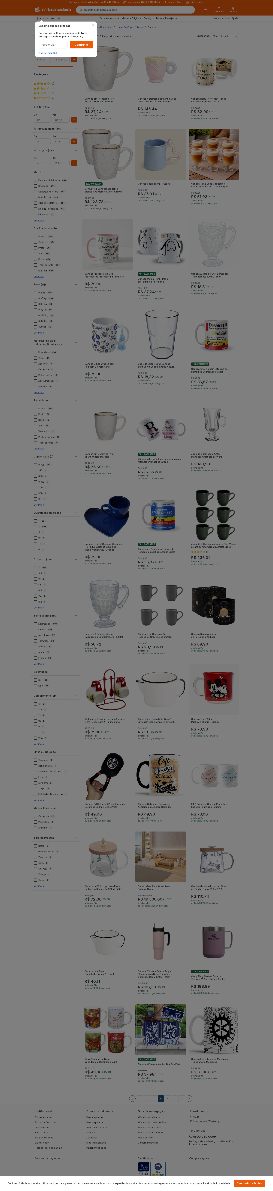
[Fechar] (93, 25)
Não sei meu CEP (48, 53)
